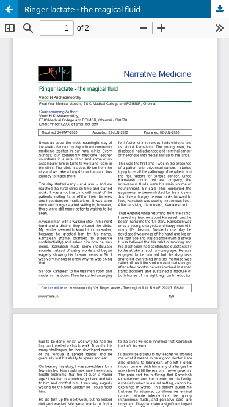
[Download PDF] (220, 9)
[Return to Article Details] (9, 9)
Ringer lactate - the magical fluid (82, 9)
